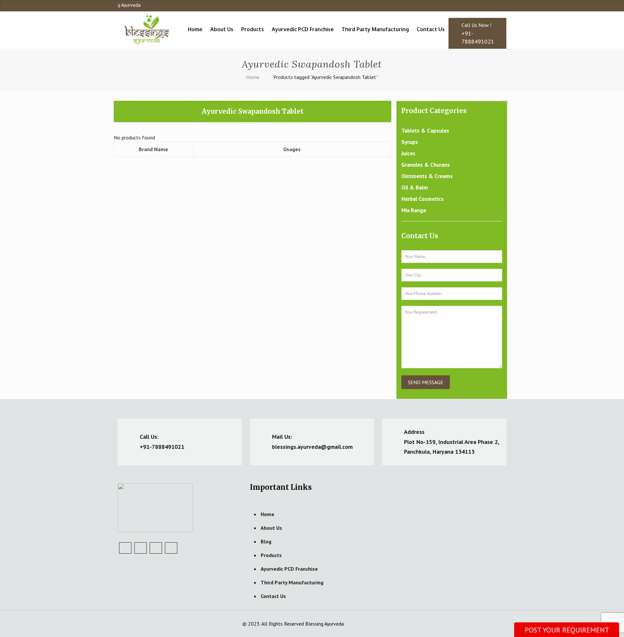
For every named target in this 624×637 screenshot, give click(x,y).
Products (271, 555)
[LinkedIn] (156, 548)
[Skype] (477, 6)
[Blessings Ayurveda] (146, 29)
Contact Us (273, 596)
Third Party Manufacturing (292, 582)
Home (252, 77)
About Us (271, 528)
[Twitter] (140, 548)
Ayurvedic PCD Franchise (289, 569)
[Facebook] (485, 6)
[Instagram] (503, 6)
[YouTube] (494, 6)
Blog (266, 541)
